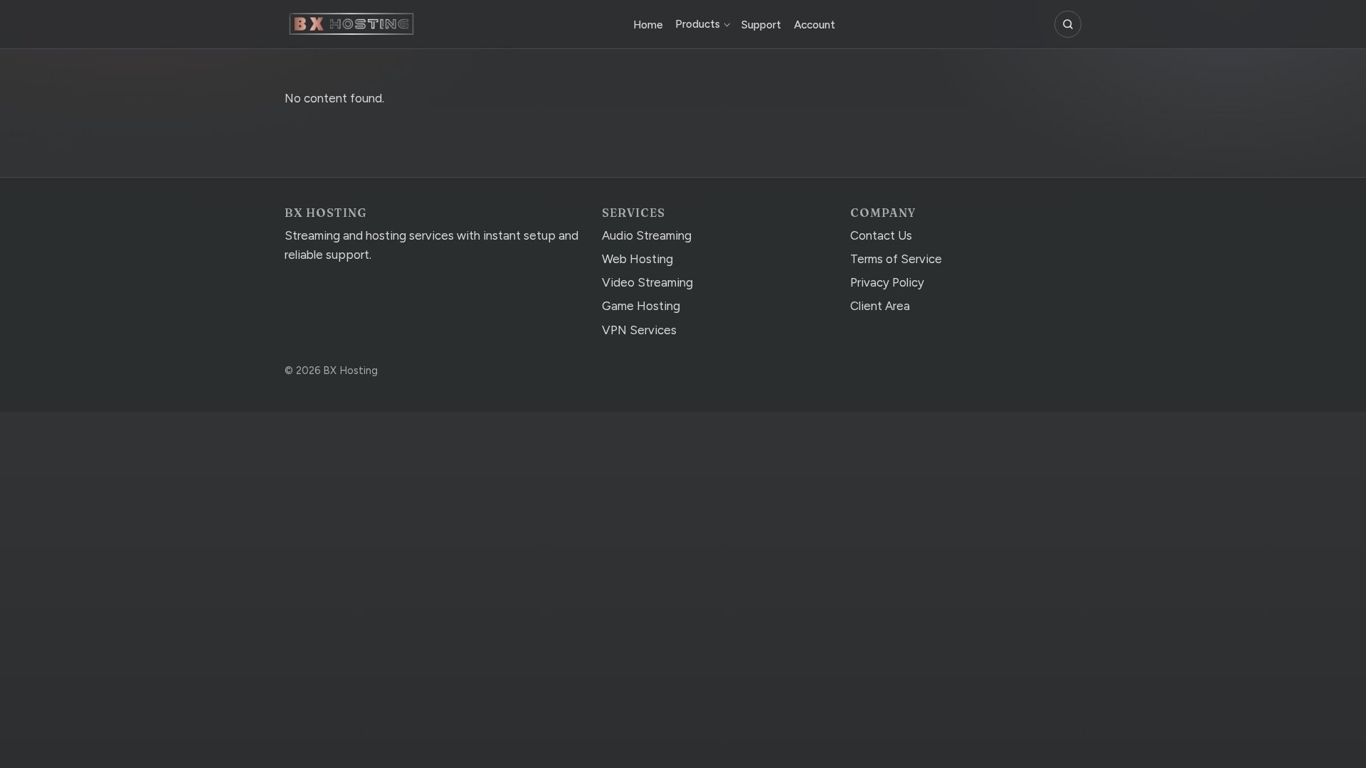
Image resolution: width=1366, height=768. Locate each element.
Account (814, 24)
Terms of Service (896, 259)
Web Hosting (637, 259)
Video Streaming (647, 282)
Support (761, 24)
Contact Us (881, 235)
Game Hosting (641, 306)
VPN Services (639, 330)
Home (648, 24)
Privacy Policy (887, 282)
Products (697, 24)
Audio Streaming (647, 235)
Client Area (880, 306)
